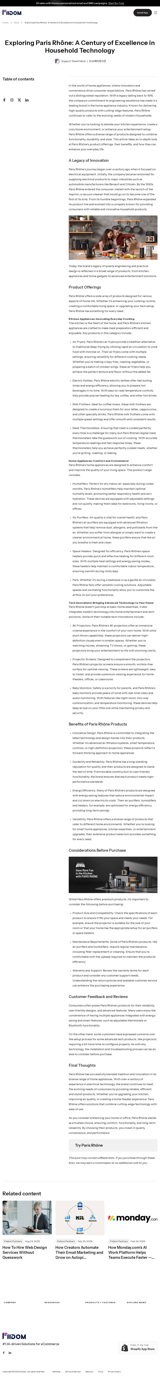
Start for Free (116, 3)
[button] (156, 12)
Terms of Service (73, 1371)
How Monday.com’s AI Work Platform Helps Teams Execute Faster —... (131, 1252)
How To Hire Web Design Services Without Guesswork (24, 1252)
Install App (142, 12)
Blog (16, 22)
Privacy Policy (114, 1371)
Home (5, 22)
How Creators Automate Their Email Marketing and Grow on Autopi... (79, 1252)
